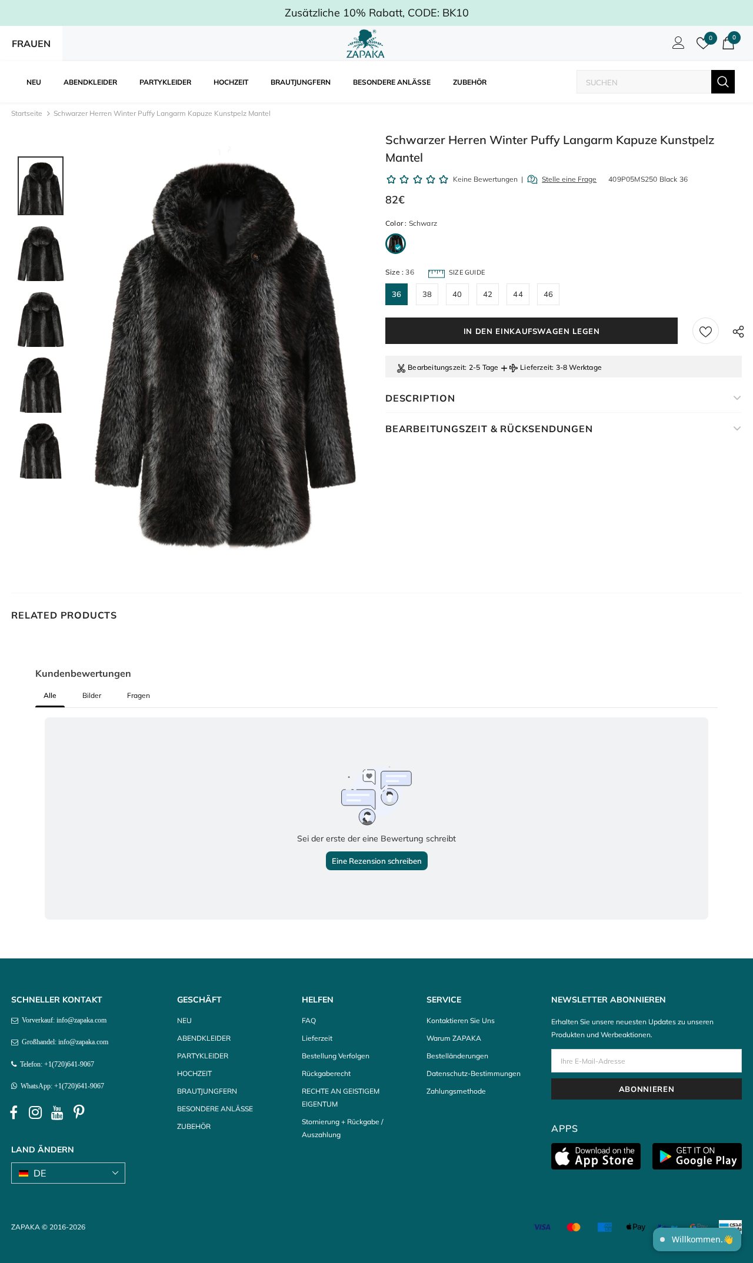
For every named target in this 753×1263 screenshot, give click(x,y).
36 (396, 294)
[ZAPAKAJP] (368, 43)
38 (427, 294)
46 (548, 294)
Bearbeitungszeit (436, 367)
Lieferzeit (536, 367)
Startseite (26, 113)
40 (457, 294)
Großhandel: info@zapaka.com (63, 1041)
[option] (222, 353)
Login (676, 46)
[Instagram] (35, 1112)
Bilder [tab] (91, 695)
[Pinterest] (78, 1112)
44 (517, 294)
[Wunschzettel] (705, 331)
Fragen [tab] (138, 695)
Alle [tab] (50, 695)
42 (487, 294)
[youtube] (57, 1112)
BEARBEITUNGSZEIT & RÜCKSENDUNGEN (489, 429)
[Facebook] (13, 1112)
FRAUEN (31, 43)
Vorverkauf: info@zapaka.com (62, 1020)
